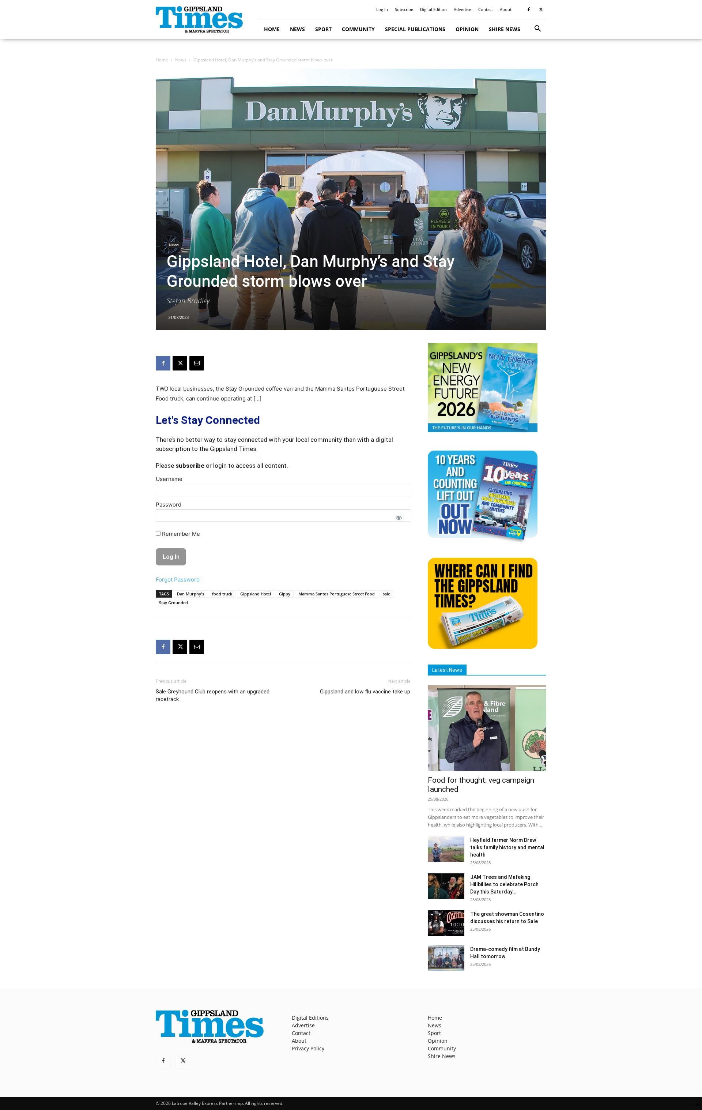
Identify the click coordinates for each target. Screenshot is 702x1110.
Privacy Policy (308, 1048)
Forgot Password (178, 579)
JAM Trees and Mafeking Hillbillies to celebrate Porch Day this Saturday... (504, 884)
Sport (323, 29)
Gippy (284, 594)
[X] (540, 9)
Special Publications (415, 29)
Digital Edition (433, 9)
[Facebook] (528, 9)
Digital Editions (310, 1017)
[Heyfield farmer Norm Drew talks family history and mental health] (446, 849)
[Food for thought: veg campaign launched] (487, 728)
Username (169, 478)
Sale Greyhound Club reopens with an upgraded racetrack (212, 695)
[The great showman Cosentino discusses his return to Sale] (446, 923)
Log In (382, 9)
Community (358, 29)
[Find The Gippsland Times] (482, 646)
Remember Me (180, 533)
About (506, 9)
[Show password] (399, 517)
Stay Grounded (173, 602)
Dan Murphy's (190, 594)
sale (386, 594)
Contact (485, 9)
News (297, 29)
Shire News (504, 29)
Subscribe (404, 9)
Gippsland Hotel (255, 594)
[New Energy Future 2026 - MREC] (482, 432)
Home (272, 29)
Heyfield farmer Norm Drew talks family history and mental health (507, 847)
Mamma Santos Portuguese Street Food (336, 594)
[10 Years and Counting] (482, 540)
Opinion (467, 29)
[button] (537, 29)
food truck (222, 594)
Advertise (462, 9)
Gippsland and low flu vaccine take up (365, 691)
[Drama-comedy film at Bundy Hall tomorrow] (446, 958)
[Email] (196, 363)
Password (168, 504)
